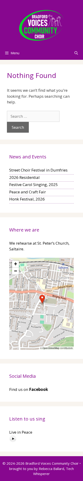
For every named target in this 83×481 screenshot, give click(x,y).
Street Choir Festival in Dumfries (38, 170)
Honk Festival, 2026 (27, 199)
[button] (42, 299)
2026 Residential (24, 177)
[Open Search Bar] (76, 53)
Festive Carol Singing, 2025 (33, 184)
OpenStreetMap (50, 348)
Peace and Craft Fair (27, 192)
